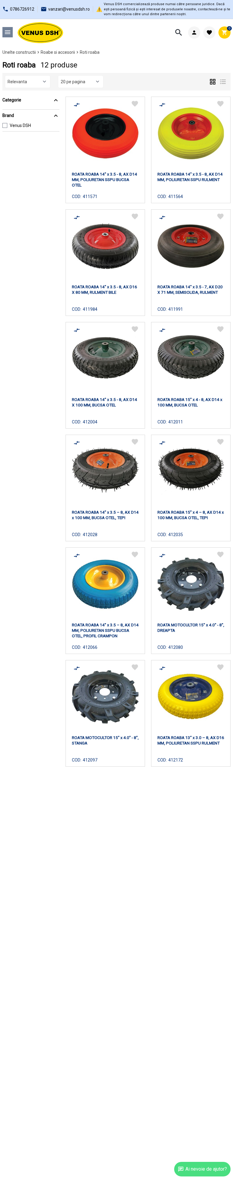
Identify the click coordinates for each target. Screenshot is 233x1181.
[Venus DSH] (40, 32)
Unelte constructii (19, 52)
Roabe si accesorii (58, 52)
